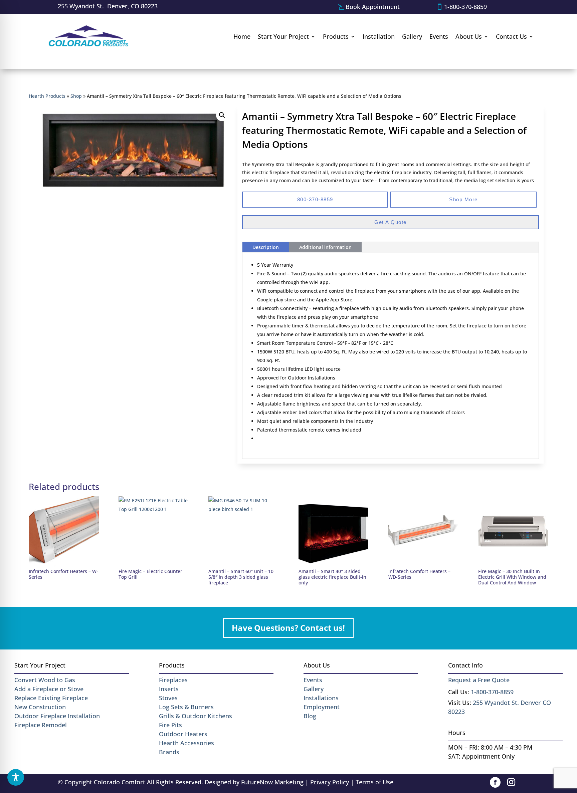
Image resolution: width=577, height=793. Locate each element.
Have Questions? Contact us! (288, 627)
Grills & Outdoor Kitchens (195, 716)
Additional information (325, 247)
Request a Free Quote (479, 680)
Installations (321, 698)
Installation (379, 36)
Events (438, 36)
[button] (222, 115)
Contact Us (511, 36)
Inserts (169, 689)
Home (241, 36)
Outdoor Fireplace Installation (57, 716)
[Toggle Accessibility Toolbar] (16, 777)
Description (265, 247)
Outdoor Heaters (183, 734)
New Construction (40, 707)
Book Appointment (373, 7)
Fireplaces (173, 680)
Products (336, 36)
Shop (76, 96)
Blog (310, 716)
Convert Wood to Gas (44, 680)
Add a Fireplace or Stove (48, 689)
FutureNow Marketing (272, 782)
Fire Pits (170, 725)
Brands (169, 752)
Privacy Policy (329, 782)
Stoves (168, 698)
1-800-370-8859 (465, 7)
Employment (322, 707)
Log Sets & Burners (186, 707)
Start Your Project (283, 36)
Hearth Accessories (186, 743)
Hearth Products (47, 96)
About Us (468, 36)
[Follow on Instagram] (511, 782)
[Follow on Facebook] (495, 782)
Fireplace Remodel (40, 725)
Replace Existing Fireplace (51, 698)
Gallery (412, 36)
